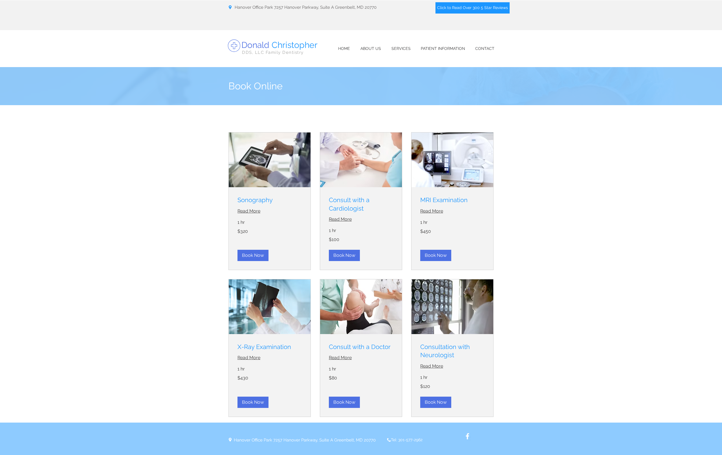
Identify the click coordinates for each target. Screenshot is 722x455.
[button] (252, 255)
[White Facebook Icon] (467, 436)
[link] (269, 200)
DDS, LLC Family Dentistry (273, 52)
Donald (279, 45)
